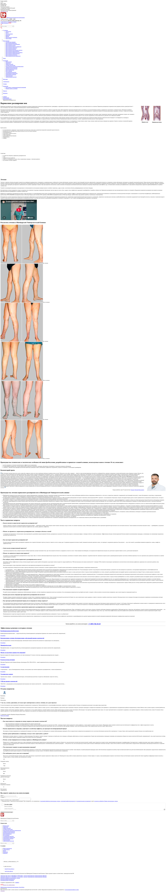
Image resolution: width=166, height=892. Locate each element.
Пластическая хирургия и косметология (14, 66)
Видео (7, 32)
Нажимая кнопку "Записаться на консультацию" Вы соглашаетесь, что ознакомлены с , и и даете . (60, 801)
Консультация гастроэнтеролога (13, 44)
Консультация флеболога (11, 43)
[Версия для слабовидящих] (10, 23)
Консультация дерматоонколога (13, 53)
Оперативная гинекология (11, 73)
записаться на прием (11, 21)
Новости (5, 90)
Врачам (7, 36)
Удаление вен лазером (7, 674)
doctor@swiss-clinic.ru (9, 868)
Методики (5, 79)
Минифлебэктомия (6, 645)
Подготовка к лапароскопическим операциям (16, 87)
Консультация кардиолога (11, 54)
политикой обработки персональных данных (50, 801)
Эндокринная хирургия (11, 72)
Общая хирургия (9, 64)
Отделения (5, 60)
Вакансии (8, 35)
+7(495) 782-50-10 (4, 23)
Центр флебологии (10, 70)
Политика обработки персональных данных (10, 878)
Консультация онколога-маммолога (13, 46)
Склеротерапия (5, 667)
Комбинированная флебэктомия (10, 631)
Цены (4, 58)
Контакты (5, 93)
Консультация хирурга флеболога (13, 56)
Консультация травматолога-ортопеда (14, 52)
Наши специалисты (7, 848)
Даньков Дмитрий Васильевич (137, 489)
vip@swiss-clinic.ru (9, 871)
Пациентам (5, 86)
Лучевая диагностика (10, 65)
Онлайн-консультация (10, 42)
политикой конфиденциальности (68, 801)
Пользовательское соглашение (7, 880)
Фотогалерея (8, 38)
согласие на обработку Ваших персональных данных (106, 801)
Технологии (8, 31)
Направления (6, 97)
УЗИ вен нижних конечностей (9, 681)
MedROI (17, 882)
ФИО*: (2, 795)
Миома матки (9, 61)
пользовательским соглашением (83, 801)
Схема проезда (6, 849)
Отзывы (5, 83)
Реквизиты (5, 851)
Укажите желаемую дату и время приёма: (10, 799)
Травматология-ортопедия (11, 67)
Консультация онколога (11, 49)
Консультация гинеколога (11, 47)
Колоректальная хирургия (11, 68)
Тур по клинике (9, 33)
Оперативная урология (11, 74)
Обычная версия (4, 11)
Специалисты (6, 81)
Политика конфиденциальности (8, 879)
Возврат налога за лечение (11, 88)
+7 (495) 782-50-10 (94, 624)
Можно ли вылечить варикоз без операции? (13, 652)
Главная (5, 96)
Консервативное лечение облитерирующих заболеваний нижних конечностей (22, 638)
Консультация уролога (11, 45)
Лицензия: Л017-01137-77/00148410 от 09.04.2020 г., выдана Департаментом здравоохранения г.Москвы (24, 875)
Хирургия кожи (9, 75)
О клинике (5, 30)
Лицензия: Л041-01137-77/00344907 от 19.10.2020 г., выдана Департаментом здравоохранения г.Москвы (24, 876)
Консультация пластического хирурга (14, 50)
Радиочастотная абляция (8, 659)
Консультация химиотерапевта (12, 51)
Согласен (3, 890)
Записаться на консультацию (7, 812)
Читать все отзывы (5, 715)
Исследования (9, 71)
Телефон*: (3, 797)
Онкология (8, 63)
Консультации (6, 40)
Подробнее (3, 635)
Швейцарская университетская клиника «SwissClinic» (12, 887)
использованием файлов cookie (72, 889)
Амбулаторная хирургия (11, 76)
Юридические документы (11, 37)
